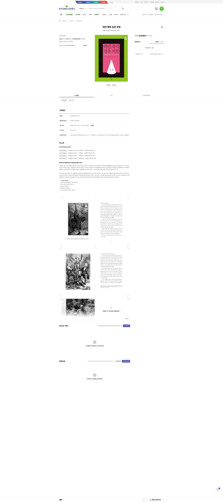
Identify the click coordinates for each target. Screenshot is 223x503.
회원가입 (137, 2)
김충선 (60, 39)
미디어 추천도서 (63, 150)
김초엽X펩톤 (69, 14)
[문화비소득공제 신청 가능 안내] (163, 54)
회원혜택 (146, 2)
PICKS (116, 14)
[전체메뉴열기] (61, 14)
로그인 (141, 2)
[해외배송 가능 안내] (143, 54)
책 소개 (64, 100)
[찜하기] (143, 500)
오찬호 (67, 39)
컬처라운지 (123, 14)
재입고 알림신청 (156, 500)
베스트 (84, 14)
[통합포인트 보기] (141, 41)
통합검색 (81, 8)
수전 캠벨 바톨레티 (76, 39)
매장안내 (157, 2)
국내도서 (64, 21)
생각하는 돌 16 (62, 35)
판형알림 (92, 125)
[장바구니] (156, 8)
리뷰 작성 (127, 325)
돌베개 (60, 41)
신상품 (110, 14)
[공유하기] (162, 27)
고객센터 (162, 2)
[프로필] (162, 8)
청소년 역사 (79, 21)
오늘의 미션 (144, 14)
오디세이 (77, 14)
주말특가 (96, 14)
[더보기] (128, 14)
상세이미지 (71, 100)
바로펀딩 (104, 14)
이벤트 (90, 14)
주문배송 (152, 2)
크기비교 (114, 85)
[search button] (123, 8)
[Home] (60, 21)
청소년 (71, 21)
